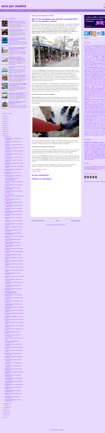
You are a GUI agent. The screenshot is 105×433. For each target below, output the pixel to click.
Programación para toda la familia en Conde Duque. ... (12, 188)
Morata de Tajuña (89, 153)
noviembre (6, 403)
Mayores (99, 87)
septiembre (7, 407)
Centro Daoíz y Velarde (98, 53)
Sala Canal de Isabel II (91, 116)
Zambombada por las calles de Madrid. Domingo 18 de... (13, 234)
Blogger (61, 429)
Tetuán (93, 169)
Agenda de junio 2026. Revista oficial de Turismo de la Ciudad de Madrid (18, 94)
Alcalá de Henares (91, 142)
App (99, 45)
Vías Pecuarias (92, 133)
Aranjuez (87, 144)
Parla (89, 154)
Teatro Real (95, 128)
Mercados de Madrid (96, 88)
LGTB (92, 81)
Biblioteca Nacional (100, 47)
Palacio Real (100, 102)
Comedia (97, 60)
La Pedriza (91, 84)
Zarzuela (90, 135)
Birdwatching (100, 49)
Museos (102, 97)
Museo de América (96, 95)
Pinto (95, 154)
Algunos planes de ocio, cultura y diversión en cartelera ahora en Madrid (17, 22)
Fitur (85, 74)
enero (5, 414)
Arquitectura (97, 46)
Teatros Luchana (100, 129)
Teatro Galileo (93, 125)
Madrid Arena (95, 85)
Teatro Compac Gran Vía (96, 124)
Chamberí (100, 166)
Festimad (98, 70)
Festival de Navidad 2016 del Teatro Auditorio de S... (12, 200)
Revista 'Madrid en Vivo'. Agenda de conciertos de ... (12, 397)
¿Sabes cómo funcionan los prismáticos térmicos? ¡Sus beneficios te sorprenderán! (17, 102)
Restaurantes (87, 115)
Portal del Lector (98, 109)
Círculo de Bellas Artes (89, 63)
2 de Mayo (86, 45)
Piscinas (86, 108)
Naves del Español (100, 99)
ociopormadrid (101, 135)
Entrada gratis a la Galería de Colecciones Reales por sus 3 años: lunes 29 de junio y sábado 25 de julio (17, 58)
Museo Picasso (96, 94)
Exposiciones (94, 67)
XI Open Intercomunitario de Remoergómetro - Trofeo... (10, 292)
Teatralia (102, 122)
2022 (4, 123)
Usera (96, 169)
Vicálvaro (99, 169)
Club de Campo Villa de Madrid (98, 59)
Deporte (99, 63)
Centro (95, 167)
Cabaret (86, 50)
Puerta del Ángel (88, 110)
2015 (4, 417)
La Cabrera (101, 150)
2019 (4, 129)
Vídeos (102, 133)
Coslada (102, 148)
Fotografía (95, 74)
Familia (100, 67)
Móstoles (97, 153)
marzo (5, 411)
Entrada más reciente (38, 220)
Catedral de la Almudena (92, 52)
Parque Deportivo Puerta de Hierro (92, 104)
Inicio (57, 220)
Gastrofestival (87, 75)
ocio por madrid (13, 6)
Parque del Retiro (94, 107)
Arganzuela (87, 166)
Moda (102, 88)
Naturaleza (93, 99)
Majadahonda (95, 151)
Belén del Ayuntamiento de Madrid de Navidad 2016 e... (12, 391)
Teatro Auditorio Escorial (90, 123)
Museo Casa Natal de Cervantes (92, 90)
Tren (103, 131)
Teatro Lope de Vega (97, 127)
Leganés (86, 151)
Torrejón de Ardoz (94, 158)
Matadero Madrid (90, 87)
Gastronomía (94, 75)
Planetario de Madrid (94, 108)
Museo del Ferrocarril (92, 96)
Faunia (85, 69)
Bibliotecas (92, 49)
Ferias (95, 69)
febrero (6, 413)
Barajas (91, 166)
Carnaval (86, 51)
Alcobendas (102, 142)
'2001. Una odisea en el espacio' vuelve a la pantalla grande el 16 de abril (18, 30)
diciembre (6, 136)
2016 (4, 135)
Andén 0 (96, 45)
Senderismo (91, 120)
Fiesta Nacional (93, 73)
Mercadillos (87, 88)
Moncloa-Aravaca (91, 168)
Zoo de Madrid (95, 135)
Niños (90, 101)
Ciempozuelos (99, 146)
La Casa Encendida (97, 81)
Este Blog (30, 10)
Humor (89, 77)
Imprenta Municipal (93, 78)
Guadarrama (87, 150)
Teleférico (90, 131)
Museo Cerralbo (91, 92)
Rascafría (89, 155)
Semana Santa (88, 119)
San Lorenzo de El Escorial (91, 156)
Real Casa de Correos (93, 111)
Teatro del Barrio (93, 129)
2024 (4, 119)
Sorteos (96, 120)
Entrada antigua (75, 220)
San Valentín (95, 117)
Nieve (86, 101)
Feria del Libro (90, 69)
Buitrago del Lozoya (90, 145)
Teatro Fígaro (87, 125)
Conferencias (92, 62)
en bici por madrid (19, 10)
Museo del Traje (95, 97)
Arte (102, 46)
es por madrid (8, 10)
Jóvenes (89, 82)
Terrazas (97, 131)
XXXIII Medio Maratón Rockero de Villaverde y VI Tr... (11, 342)
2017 (4, 133)
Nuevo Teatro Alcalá (97, 101)
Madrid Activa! (88, 85)
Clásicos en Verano (91, 60)
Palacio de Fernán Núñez (94, 103)
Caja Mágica (91, 50)
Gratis (99, 75)
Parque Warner (101, 105)
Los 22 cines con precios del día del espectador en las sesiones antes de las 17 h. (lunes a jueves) (17, 39)
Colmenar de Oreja (96, 148)
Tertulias (100, 131)
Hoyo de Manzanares (94, 150)
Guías (102, 75)
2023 (4, 121)
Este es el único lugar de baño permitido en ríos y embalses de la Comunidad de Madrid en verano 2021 (17, 84)
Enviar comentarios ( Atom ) (59, 224)
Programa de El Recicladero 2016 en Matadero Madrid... (12, 243)
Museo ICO (96, 92)
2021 (4, 125)
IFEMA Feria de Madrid (97, 77)
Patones (92, 154)
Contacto (48, 10)
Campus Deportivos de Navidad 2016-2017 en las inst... (12, 176)
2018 (4, 131)
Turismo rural (87, 132)
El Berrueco (93, 149)
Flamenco (89, 74)
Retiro (91, 115)
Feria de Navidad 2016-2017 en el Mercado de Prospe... (12, 179)
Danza (95, 63)
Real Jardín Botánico (88, 112)
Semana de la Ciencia (98, 119)
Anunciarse (39, 10)
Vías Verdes (98, 133)
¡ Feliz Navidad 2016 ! (9, 194)
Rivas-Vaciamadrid (96, 155)
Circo (90, 59)
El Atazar (89, 149)
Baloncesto (93, 47)
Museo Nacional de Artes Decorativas (92, 93)
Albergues (91, 45)
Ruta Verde (101, 115)
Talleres (91, 122)
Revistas (95, 115)
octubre (6, 405)
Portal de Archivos (91, 109)
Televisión (94, 131)
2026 (4, 116)
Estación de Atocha (99, 65)
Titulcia (88, 158)
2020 (4, 127)
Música (87, 99)
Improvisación (101, 78)
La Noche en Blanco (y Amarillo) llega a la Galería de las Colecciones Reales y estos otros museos (18, 49)
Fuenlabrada (99, 149)
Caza (98, 52)
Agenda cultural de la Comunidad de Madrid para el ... (12, 376)
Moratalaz (97, 168)
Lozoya (90, 151)
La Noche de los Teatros (92, 83)
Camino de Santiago (98, 50)
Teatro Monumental (88, 128)
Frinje (99, 74)
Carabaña (98, 145)
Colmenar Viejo (88, 148)
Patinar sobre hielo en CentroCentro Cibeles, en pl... (12, 246)
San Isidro (90, 117)
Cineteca (86, 59)
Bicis (96, 49)
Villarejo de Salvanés (89, 159)
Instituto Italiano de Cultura (96, 80)
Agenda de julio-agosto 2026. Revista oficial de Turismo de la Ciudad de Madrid (18, 76)
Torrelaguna (101, 158)
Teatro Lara (90, 127)
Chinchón (93, 147)
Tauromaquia (97, 122)
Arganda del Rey (94, 144)
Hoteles (86, 77)
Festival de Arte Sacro (93, 71)
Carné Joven (91, 51)
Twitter (93, 132)
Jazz (85, 82)
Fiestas (99, 73)
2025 (4, 118)
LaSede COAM (97, 84)
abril (5, 409)
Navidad (39, 171)
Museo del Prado (101, 96)
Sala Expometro (100, 116)
